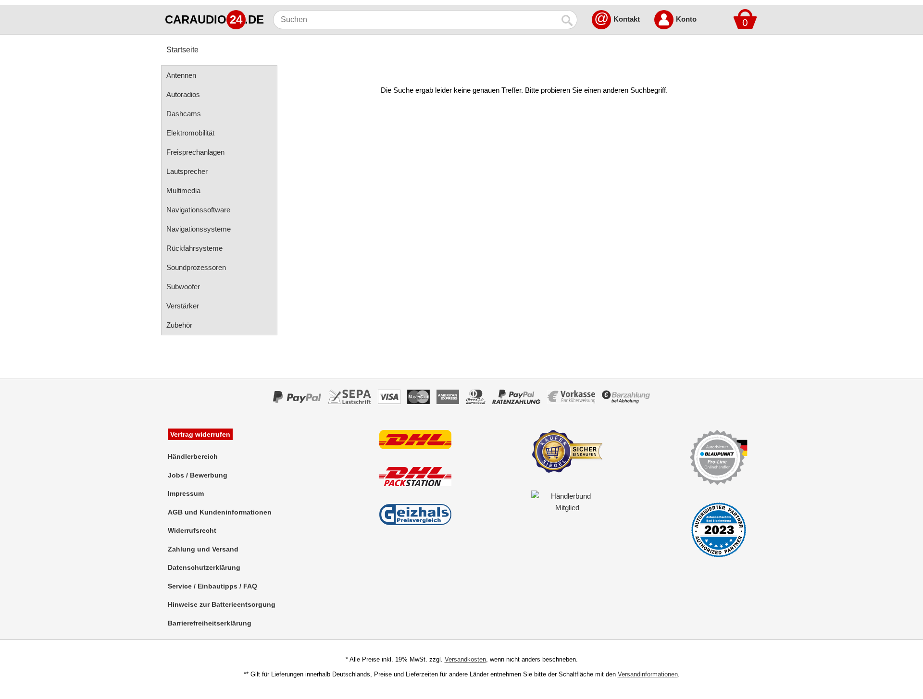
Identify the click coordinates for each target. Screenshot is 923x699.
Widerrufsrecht (192, 530)
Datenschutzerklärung (204, 567)
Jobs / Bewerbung (197, 475)
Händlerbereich (193, 456)
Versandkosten (465, 659)
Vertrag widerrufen (200, 434)
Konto (686, 19)
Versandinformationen (648, 674)
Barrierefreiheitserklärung (209, 623)
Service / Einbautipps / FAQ (212, 586)
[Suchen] (567, 19)
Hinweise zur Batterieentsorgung (221, 604)
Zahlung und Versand (203, 549)
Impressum (186, 493)
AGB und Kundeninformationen (220, 512)
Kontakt (626, 19)
